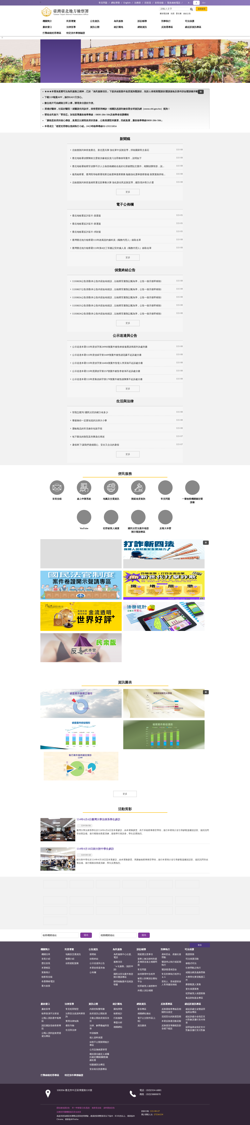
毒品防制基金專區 (194, 612)
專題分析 (118, 637)
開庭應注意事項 (145, 569)
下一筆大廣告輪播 (208, 307)
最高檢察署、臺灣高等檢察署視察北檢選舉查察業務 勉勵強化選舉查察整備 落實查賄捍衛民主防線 (95, 173)
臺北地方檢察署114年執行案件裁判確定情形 (135, 425)
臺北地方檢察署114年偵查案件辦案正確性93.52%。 (115, 425)
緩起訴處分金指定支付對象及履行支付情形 (195, 634)
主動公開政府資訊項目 (99, 634)
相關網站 (118, 641)
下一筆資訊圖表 (208, 390)
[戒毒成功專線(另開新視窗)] (190, 536)
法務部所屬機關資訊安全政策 (69, 726)
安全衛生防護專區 (98, 684)
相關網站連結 (144, 628)
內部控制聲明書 (97, 624)
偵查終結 (94, 573)
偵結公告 (187, 14)
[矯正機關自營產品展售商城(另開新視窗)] (92, 522)
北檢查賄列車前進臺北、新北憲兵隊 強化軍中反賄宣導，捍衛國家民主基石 (83, 149)
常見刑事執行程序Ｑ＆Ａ (171, 590)
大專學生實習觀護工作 (195, 593)
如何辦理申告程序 (146, 588)
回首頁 (148, 3)
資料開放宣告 (109, 722)
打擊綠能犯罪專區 (54, 108)
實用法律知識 (72, 636)
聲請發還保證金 (169, 584)
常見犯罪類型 (72, 624)
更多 (125, 190)
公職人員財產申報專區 (51, 634)
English (127, 3)
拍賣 (172, 14)
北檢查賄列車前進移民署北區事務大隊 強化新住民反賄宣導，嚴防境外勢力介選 (86, 181)
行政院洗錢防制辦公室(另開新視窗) (130, 341)
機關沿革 (46, 569)
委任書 (179, 14)
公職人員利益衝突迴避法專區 (51, 649)
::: (40, 2)
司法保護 (49, 61)
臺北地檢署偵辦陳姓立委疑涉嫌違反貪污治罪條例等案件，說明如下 (80, 157)
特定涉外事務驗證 (54, 114)
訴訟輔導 (49, 50)
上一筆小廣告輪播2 (44, 536)
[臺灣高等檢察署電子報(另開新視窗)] (158, 522)
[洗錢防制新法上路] (125, 536)
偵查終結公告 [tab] (125, 138)
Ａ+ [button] (203, 3)
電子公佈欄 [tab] (91, 138)
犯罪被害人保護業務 (195, 608)
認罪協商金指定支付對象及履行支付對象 (195, 643)
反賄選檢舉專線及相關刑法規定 (171, 625)
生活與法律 (71, 644)
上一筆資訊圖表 (41, 390)
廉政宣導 (46, 624)
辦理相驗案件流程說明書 (123, 597)
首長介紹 (46, 573)
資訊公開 (49, 79)
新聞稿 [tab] (57, 138)
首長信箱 (159, 3)
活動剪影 (125, 446)
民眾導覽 (49, 32)
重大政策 (46, 600)
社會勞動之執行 (193, 582)
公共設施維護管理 (98, 664)
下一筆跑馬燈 (206, 127)
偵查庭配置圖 (72, 578)
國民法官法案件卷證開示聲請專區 (123, 590)
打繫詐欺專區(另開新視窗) (110, 341)
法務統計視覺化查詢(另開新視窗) (135, 341)
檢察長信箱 (47, 591)
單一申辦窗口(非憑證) (81, 722)
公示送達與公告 (97, 578)
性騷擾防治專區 (97, 679)
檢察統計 (118, 628)
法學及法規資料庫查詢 (75, 629)
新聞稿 (93, 569)
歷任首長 (46, 578)
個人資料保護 (96, 652)
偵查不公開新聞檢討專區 (99, 658)
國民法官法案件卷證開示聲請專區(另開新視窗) (120, 341)
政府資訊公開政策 (98, 628)
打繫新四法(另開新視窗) (115, 341)
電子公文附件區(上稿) (147, 634)
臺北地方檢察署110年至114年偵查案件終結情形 (125, 425)
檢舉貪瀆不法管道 (50, 628)
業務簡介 (46, 587)
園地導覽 (118, 624)
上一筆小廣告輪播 (44, 521)
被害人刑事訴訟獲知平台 (147, 594)
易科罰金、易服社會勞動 (171, 570)
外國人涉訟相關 (145, 605)
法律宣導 (49, 73)
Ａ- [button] (189, 3)
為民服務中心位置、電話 (123, 570)
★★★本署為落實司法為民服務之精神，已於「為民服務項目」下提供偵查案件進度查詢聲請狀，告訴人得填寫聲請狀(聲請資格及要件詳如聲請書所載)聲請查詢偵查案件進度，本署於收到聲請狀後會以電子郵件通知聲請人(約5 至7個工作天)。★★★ (121, 126)
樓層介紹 (70, 573)
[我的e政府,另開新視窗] (161, 724)
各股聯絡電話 (48, 596)
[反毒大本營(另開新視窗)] (158, 536)
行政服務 (118, 632)
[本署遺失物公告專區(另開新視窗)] (92, 536)
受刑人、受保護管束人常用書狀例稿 (171, 597)
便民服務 (125, 213)
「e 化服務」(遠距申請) (123, 582)
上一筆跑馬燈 (206, 124)
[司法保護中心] (60, 536)
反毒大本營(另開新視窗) (140, 341)
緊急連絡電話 (173, 3)
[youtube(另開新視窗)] (169, 724)
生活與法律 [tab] (192, 138)
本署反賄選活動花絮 (171, 636)
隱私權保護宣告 (63, 722)
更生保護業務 (192, 603)
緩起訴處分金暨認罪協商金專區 (195, 625)
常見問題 (103, 3)
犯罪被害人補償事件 (147, 600)
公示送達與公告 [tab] (159, 138)
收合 (200, 560)
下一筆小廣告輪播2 (206, 536)
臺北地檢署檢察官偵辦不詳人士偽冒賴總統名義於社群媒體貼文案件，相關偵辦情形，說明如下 (94, 165)
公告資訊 (49, 38)
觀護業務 (190, 569)
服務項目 (118, 576)
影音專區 (142, 624)
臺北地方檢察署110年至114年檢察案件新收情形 (130, 425)
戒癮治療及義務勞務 (195, 587)
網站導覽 (115, 3)
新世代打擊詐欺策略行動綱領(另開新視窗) (125, 341)
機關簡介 (49, 26)
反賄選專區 (50, 96)
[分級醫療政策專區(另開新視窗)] (190, 522)
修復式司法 (191, 578)
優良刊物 (70, 640)
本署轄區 (46, 582)
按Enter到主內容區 (11, 2)
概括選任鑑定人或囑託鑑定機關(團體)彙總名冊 (99, 672)
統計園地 (49, 85)
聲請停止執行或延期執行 (171, 578)
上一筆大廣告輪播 (41, 307)
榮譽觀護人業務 (193, 599)
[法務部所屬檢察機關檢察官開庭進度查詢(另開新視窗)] (60, 522)
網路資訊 (49, 90)
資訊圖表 (125, 354)
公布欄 (93, 587)
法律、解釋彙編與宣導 (99, 641)
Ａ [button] (196, 3)
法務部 (137, 3)
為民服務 (49, 44)
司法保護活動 (192, 573)
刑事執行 (49, 56)
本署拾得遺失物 (97, 582)
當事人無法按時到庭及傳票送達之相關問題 (147, 576)
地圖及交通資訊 (73, 569)
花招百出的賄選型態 (171, 631)
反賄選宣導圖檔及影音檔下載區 (171, 641)
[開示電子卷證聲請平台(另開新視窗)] (125, 522)
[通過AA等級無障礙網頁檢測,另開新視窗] (149, 724)
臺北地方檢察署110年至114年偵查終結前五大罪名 (120, 425)
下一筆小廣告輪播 (206, 521)
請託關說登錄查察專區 (51, 641)
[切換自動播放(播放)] (201, 126)
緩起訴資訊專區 (53, 102)
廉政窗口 (49, 67)
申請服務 (94, 648)
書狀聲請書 (164, 14)
